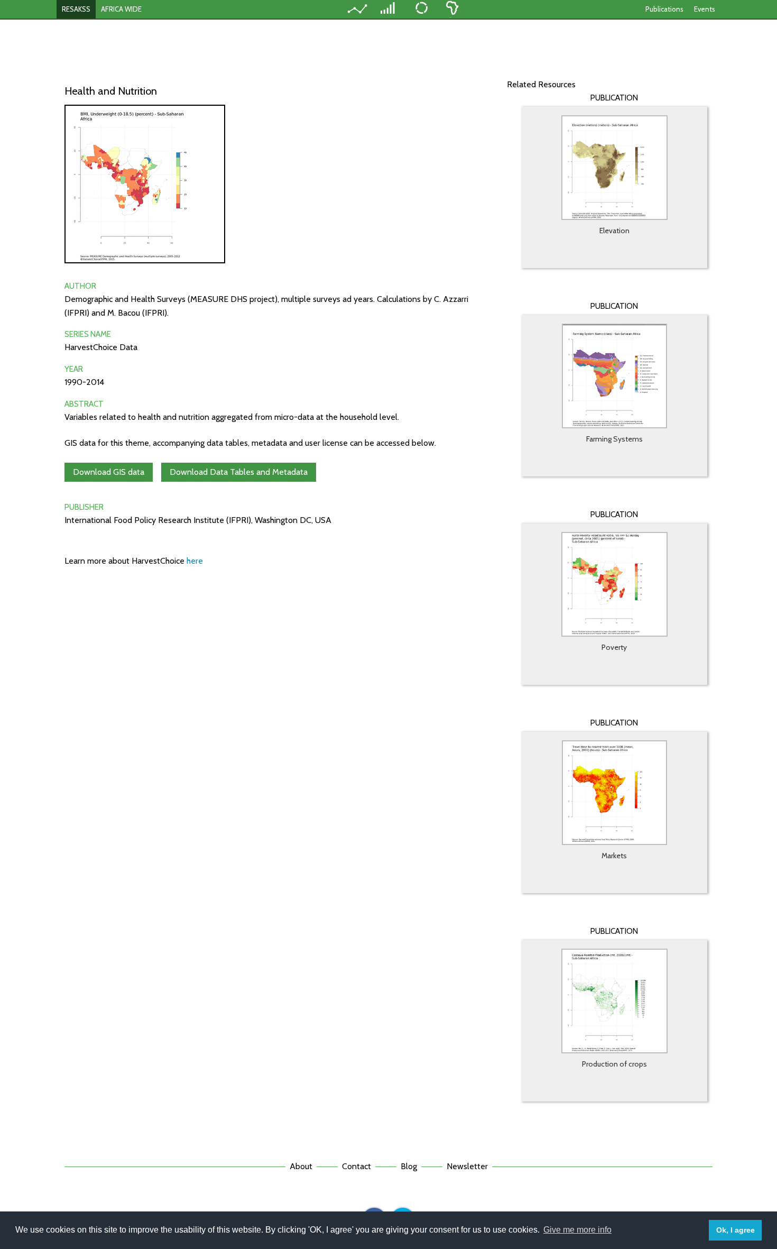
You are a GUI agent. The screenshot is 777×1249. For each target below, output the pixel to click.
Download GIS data (108, 472)
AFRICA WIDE (121, 9)
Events (704, 9)
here (195, 561)
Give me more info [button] (577, 1229)
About (301, 1166)
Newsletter (467, 1166)
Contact (356, 1166)
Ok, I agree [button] (735, 1230)
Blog (408, 1166)
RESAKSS (76, 9)
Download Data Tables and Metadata (239, 472)
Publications (664, 9)
